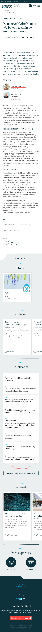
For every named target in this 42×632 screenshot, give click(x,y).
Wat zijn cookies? (23, 1)
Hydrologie (23, 225)
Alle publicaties (21, 468)
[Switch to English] (20, 599)
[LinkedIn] (12, 242)
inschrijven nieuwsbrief (21, 618)
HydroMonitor (8, 106)
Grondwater (9, 225)
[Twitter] (7, 242)
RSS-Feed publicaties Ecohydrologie (21, 473)
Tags (4, 219)
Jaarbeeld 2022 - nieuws (13, 230)
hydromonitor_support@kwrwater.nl (16, 212)
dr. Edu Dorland (17, 94)
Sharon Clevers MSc (18, 86)
